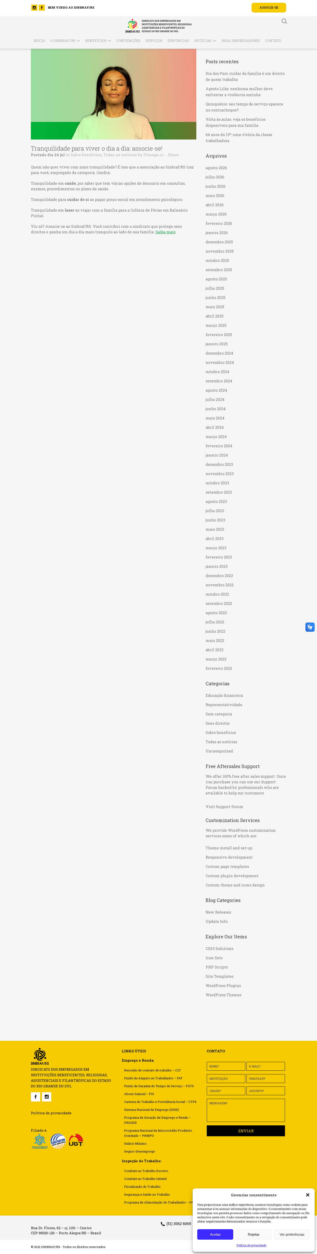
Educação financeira (224, 695)
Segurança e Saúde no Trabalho (147, 1194)
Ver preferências (292, 1234)
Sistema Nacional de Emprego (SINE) (151, 1110)
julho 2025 (215, 288)
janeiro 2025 (217, 343)
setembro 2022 (219, 603)
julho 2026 (215, 177)
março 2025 (216, 325)
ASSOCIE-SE (268, 7)
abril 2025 (214, 316)
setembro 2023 (219, 492)
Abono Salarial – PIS (139, 1094)
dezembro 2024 (219, 353)
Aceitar (215, 1234)
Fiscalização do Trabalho (142, 1186)
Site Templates (219, 976)
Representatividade (224, 704)
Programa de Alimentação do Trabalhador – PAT (159, 1202)
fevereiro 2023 (219, 557)
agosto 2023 (216, 501)
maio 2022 (215, 640)
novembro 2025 (220, 251)
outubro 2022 (217, 594)
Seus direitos (218, 723)
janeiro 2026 (217, 232)
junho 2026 (215, 186)
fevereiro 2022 (219, 668)
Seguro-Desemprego (139, 1151)
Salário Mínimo (135, 1143)
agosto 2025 (216, 278)
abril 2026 (214, 204)
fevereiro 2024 (219, 445)
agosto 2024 (216, 390)
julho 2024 (215, 399)
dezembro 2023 (219, 464)
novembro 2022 (220, 584)
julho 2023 (215, 510)
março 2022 (216, 659)
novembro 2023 (220, 473)
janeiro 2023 (217, 566)
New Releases (218, 912)
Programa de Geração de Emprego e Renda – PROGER (157, 1120)
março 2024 (216, 436)
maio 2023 (215, 529)
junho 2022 (215, 631)
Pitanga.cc (153, 154)
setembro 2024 (219, 380)
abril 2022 (214, 649)
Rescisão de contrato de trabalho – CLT (152, 1070)
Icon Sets (214, 957)
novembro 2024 (220, 362)
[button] (307, 1195)
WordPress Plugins (223, 985)
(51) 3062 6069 (178, 1223)
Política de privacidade (251, 1245)
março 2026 (216, 214)
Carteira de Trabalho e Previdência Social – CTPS (160, 1102)
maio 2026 (215, 195)
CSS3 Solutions (219, 948)
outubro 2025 (217, 260)
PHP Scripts (217, 967)
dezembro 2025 (219, 241)
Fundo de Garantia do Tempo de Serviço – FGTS (159, 1086)
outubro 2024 (217, 371)
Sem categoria (219, 713)
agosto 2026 (216, 167)
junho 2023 (215, 519)
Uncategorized (219, 751)
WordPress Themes (223, 994)
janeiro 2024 (217, 455)
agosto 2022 (216, 612)
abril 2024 (215, 427)
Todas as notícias (120, 154)
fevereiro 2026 (219, 223)
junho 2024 (216, 408)
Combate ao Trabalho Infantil (145, 1179)
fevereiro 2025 (219, 334)
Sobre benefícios (86, 154)
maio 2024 (215, 418)
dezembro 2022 (219, 575)
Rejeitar (253, 1234)
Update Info (217, 921)
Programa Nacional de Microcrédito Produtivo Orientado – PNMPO (158, 1133)
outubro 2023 (217, 482)
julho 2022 (215, 621)
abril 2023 (214, 538)
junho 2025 (215, 297)
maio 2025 (215, 306)
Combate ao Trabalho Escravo (146, 1171)
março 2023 (216, 547)
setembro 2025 (219, 269)
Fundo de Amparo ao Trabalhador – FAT (153, 1078)
